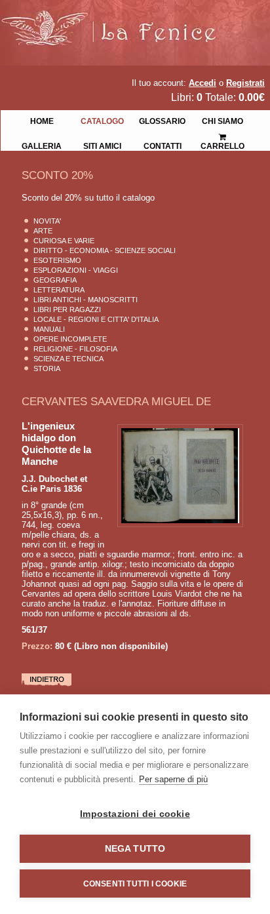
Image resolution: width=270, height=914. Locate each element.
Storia (46, 368)
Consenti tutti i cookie (135, 883)
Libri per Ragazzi (67, 309)
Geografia (55, 280)
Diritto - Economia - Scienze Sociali (104, 250)
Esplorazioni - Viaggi (75, 270)
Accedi (202, 83)
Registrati (245, 83)
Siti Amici (102, 145)
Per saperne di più (173, 779)
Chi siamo (222, 120)
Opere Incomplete (70, 339)
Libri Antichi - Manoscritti (85, 300)
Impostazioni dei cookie (135, 814)
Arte (42, 231)
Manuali (49, 329)
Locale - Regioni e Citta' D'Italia (96, 319)
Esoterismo (57, 260)
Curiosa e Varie (63, 241)
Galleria (42, 145)
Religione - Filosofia (75, 349)
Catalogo (102, 120)
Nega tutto (135, 849)
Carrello (223, 132)
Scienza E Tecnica (68, 359)
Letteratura (59, 290)
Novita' (47, 221)
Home (42, 120)
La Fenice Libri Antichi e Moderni (115, 19)
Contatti (163, 145)
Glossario (162, 120)
